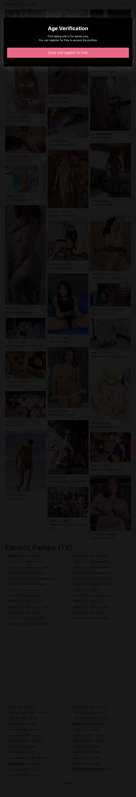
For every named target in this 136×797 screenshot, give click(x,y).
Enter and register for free (68, 53)
